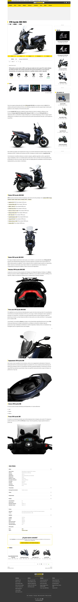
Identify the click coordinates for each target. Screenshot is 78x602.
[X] (16, 61)
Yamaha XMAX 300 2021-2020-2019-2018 (13, 556)
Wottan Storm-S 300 (13, 221)
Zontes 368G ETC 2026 (62, 117)
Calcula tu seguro (25, 530)
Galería (30, 56)
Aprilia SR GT (11, 202)
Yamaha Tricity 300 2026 (63, 144)
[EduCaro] (10, 59)
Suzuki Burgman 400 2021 (24, 557)
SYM (26, 105)
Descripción (39, 56)
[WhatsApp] (9, 61)
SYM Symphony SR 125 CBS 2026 (63, 55)
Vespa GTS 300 (12, 219)
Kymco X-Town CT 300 (13, 210)
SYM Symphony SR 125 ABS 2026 (63, 41)
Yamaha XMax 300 (12, 204)
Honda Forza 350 (12, 208)
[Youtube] (43, 599)
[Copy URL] (18, 61)
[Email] (11, 61)
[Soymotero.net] (39, 2)
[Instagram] (37, 599)
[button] (69, 2)
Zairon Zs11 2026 (62, 103)
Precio (21, 56)
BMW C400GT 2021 (35, 557)
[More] (20, 61)
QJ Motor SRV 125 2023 (48, 568)
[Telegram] (13, 61)
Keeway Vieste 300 (13, 212)
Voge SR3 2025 (46, 557)
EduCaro (12, 59)
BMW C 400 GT (12, 206)
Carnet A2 (11, 77)
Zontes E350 (11, 223)
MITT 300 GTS (11, 214)
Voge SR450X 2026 (63, 131)
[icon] (65, 3)
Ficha (12, 56)
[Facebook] (15, 61)
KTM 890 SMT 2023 (11, 568)
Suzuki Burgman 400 (13, 216)
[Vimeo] (41, 599)
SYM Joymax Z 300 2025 (63, 68)
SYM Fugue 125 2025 (63, 82)
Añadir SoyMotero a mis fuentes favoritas (30, 542)
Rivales (48, 56)
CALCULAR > (48, 77)
